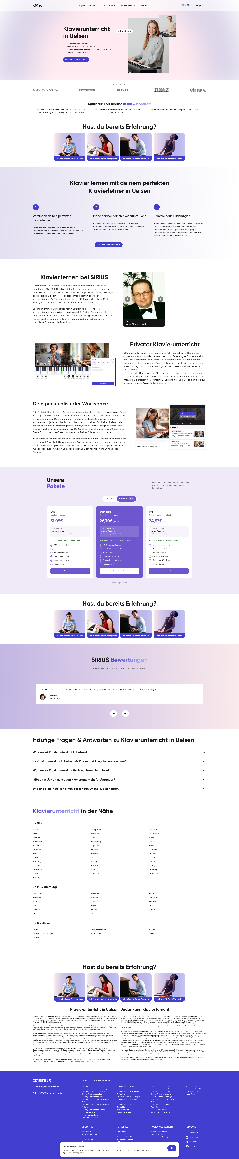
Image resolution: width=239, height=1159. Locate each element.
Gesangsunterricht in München (94, 1091)
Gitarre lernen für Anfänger (161, 1097)
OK (171, 1148)
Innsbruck (37, 846)
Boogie (94, 910)
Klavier (92, 6)
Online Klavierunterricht (126, 1094)
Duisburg (37, 850)
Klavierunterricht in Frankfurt (128, 1091)
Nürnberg (37, 862)
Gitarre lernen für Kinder (160, 1104)
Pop (34, 906)
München (95, 874)
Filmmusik (37, 910)
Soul (35, 902)
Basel (35, 858)
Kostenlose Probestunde (76, 60)
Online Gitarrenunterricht (161, 1094)
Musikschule (86, 1132)
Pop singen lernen (89, 1112)
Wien (35, 834)
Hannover (153, 874)
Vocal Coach (191, 1094)
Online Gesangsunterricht (92, 1094)
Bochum (95, 850)
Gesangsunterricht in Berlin (92, 1086)
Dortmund (153, 862)
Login (198, 6)
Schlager (95, 894)
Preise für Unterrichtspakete (127, 1137)
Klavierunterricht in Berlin (126, 1089)
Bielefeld (95, 854)
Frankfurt (95, 866)
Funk (93, 902)
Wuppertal (96, 830)
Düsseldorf (37, 870)
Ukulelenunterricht (193, 1091)
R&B (35, 914)
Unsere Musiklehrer (127, 6)
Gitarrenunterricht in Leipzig (162, 1086)
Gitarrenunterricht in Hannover (163, 1089)
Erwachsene (38, 938)
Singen (81, 6)
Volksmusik (154, 898)
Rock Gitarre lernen (158, 1107)
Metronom (121, 1134)
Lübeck (94, 838)
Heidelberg (96, 842)
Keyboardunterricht (193, 1089)
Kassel (151, 842)
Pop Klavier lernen (124, 1112)
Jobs (84, 1137)
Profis (35, 930)
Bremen (36, 866)
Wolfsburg (153, 830)
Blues (93, 906)
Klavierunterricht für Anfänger (128, 1097)
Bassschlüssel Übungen (160, 1137)
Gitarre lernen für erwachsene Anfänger (163, 1100)
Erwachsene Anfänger (43, 934)
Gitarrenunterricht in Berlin (161, 1091)
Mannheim (37, 842)
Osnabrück (154, 834)
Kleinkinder (96, 934)
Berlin (35, 874)
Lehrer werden (87, 1139)
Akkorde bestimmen (159, 1132)
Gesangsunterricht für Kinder (93, 1110)
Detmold (153, 850)
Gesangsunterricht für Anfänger (94, 1097)
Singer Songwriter (193, 1086)
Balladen (37, 898)
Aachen (152, 854)
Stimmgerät (121, 1132)
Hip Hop (152, 902)
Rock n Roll (38, 894)
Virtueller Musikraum (90, 1134)
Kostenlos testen (70, 571)
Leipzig (152, 866)
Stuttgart (95, 862)
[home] (39, 5)
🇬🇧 (188, 5)
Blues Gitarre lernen (159, 1110)
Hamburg (153, 870)
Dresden (153, 858)
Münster (152, 838)
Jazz (93, 914)
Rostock (36, 838)
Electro (152, 894)
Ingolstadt (95, 846)
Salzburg (95, 834)
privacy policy (78, 1153)
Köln (93, 870)
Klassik (152, 910)
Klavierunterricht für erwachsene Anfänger (129, 1100)
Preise (112, 6)
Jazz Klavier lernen (124, 1110)
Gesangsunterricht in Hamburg (94, 1089)
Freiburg (36, 878)
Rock (151, 906)
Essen (151, 846)
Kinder (152, 930)
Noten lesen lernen (158, 1134)
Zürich (35, 830)
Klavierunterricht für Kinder (127, 1104)
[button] (143, 5)
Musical (94, 898)
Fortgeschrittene (98, 930)
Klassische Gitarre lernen (161, 1112)
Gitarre (102, 6)
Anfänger (153, 934)
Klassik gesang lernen (90, 1115)
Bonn (35, 854)
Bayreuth (95, 858)
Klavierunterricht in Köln (126, 1086)
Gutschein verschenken (126, 1139)
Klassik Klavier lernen (125, 1107)
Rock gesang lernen (90, 1118)
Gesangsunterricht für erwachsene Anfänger (95, 1100)
